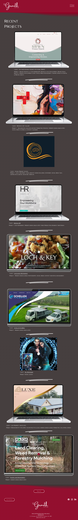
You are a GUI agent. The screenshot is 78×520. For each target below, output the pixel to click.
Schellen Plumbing (19, 328)
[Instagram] (72, 499)
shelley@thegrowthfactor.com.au (41, 513)
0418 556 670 (41, 515)
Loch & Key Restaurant (21, 273)
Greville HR (17, 223)
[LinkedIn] (75, 499)
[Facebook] (68, 499)
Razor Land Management (17, 477)
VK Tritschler (29, 372)
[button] (52, 166)
